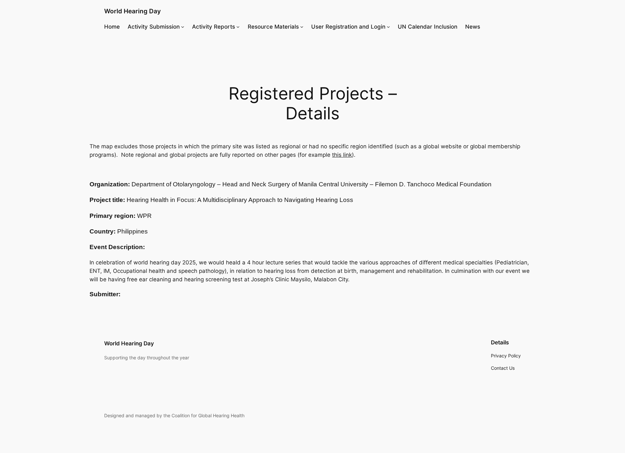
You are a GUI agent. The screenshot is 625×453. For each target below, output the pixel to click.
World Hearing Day (132, 11)
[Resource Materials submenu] (301, 26)
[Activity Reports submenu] (238, 26)
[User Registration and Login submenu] (388, 26)
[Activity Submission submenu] (182, 26)
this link (342, 155)
